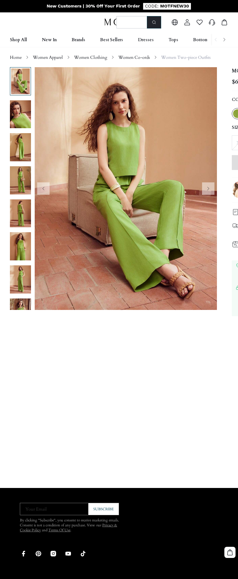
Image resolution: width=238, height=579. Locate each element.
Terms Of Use (59, 530)
